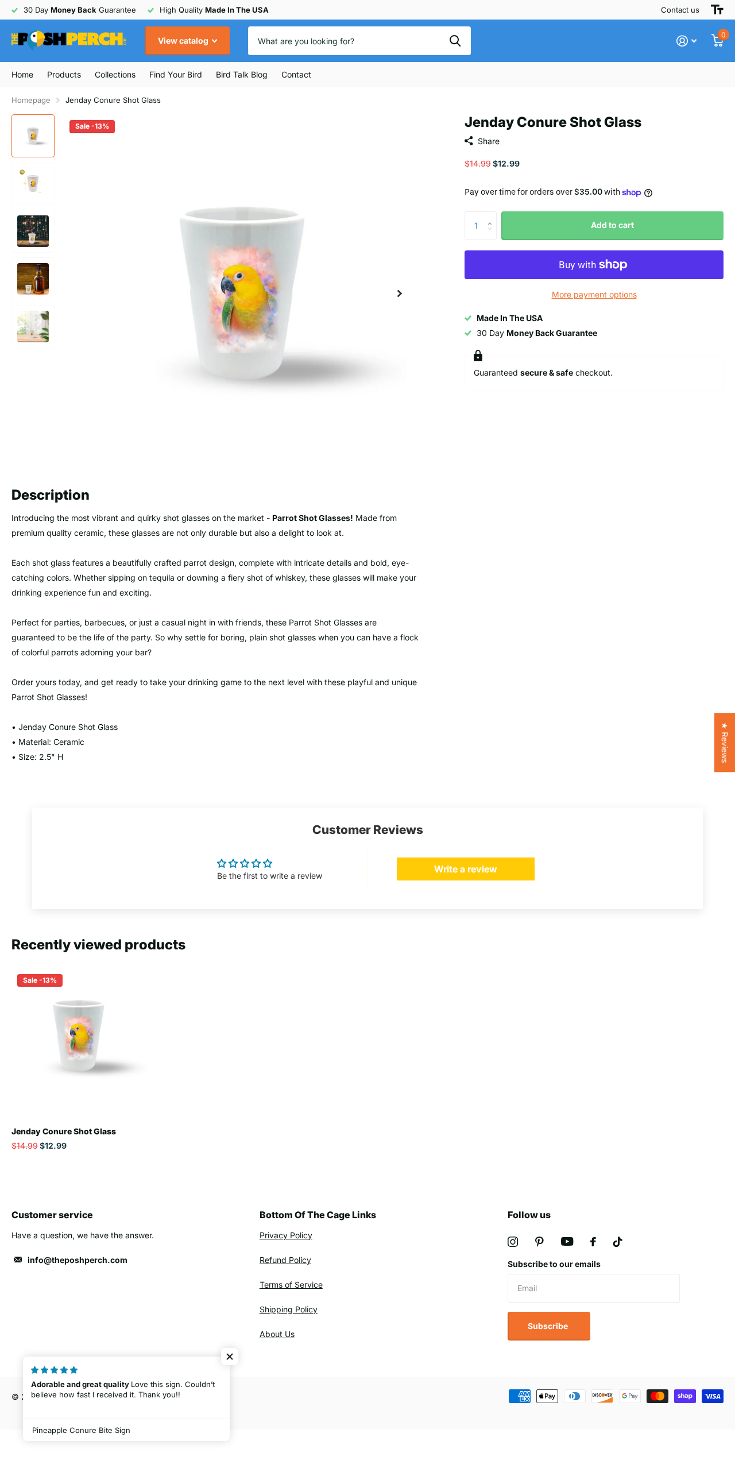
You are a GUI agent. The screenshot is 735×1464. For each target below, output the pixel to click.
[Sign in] (686, 41)
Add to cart (612, 225)
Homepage (31, 100)
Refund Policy (285, 1260)
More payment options (594, 294)
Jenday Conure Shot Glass (63, 1131)
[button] (399, 293)
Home (22, 74)
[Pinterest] (539, 1242)
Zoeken (455, 40)
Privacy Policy (286, 1235)
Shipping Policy (289, 1309)
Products (64, 74)
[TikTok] (617, 1242)
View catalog (184, 40)
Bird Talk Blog (242, 74)
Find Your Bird (175, 74)
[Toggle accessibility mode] (717, 9)
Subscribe (549, 1326)
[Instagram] (513, 1242)
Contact (296, 74)
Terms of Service (291, 1284)
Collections (115, 74)
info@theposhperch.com (77, 1260)
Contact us (680, 9)
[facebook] (593, 1241)
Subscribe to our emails (554, 1264)
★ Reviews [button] (725, 742)
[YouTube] (567, 1241)
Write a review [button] (465, 869)
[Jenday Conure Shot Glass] (78, 1035)
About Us (277, 1334)
